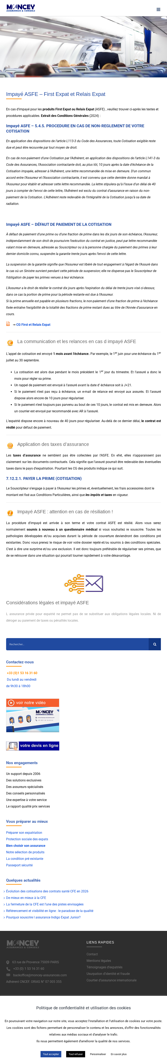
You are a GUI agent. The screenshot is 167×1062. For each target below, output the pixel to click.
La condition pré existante (24, 859)
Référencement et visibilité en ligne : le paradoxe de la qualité (49, 911)
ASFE (100, 109)
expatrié (14, 421)
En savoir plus (119, 1054)
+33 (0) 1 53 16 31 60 (28, 969)
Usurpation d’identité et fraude (108, 974)
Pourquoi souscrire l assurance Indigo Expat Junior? (43, 917)
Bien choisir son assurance (25, 846)
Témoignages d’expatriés (104, 967)
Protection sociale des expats (27, 839)
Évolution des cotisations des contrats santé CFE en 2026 (47, 891)
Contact (92, 954)
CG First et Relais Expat (33, 325)
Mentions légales (99, 961)
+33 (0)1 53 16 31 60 (22, 673)
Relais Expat (85, 109)
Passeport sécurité (19, 865)
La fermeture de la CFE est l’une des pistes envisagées (45, 904)
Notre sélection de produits (25, 852)
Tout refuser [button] (76, 1054)
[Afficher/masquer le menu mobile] (159, 9)
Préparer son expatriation (24, 833)
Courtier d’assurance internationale (111, 980)
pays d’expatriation (39, 468)
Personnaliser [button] (98, 1054)
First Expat (63, 109)
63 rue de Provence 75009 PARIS (35, 962)
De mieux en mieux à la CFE (26, 898)
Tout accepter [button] (51, 1054)
